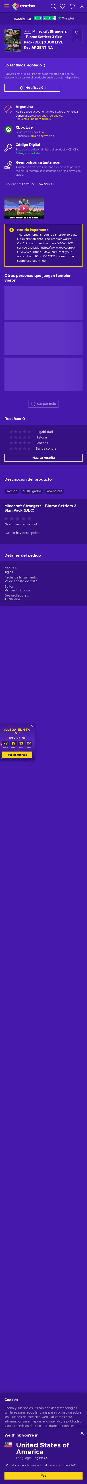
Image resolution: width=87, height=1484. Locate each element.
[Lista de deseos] (62, 6)
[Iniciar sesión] (82, 6)
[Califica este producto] (19, 519)
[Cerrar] (82, 1433)
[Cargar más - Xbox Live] (8, 130)
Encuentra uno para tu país (33, 119)
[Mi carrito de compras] (72, 6)
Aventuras (54, 491)
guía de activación (42, 136)
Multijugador (32, 491)
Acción (12, 491)
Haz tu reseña (43, 457)
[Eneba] (23, 6)
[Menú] (6, 6)
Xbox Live (38, 132)
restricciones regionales (46, 115)
